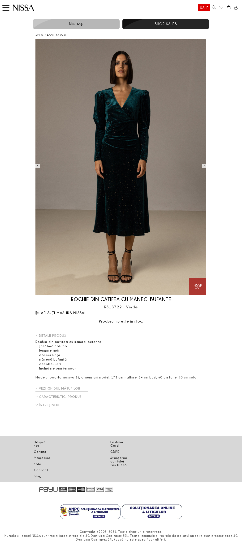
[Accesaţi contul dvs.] (236, 8)
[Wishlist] (221, 8)
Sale (204, 8)
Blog (38, 476)
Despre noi (40, 443)
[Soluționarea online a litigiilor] (152, 512)
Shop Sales (166, 24)
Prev (37, 166)
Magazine (42, 457)
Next (204, 166)
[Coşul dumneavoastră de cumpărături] (229, 8)
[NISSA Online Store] (28, 7)
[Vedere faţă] (120, 167)
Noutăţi (76, 24)
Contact (41, 470)
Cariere (40, 451)
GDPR (115, 451)
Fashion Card (116, 443)
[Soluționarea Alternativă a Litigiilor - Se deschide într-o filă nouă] (90, 512)
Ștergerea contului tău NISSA (118, 461)
